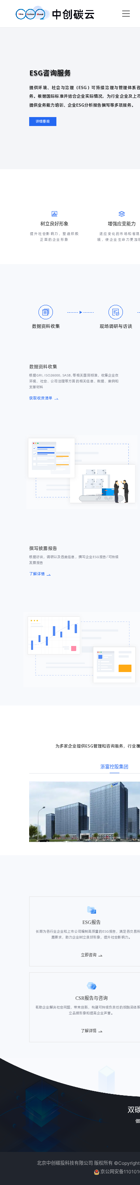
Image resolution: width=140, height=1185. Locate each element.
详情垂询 (43, 121)
